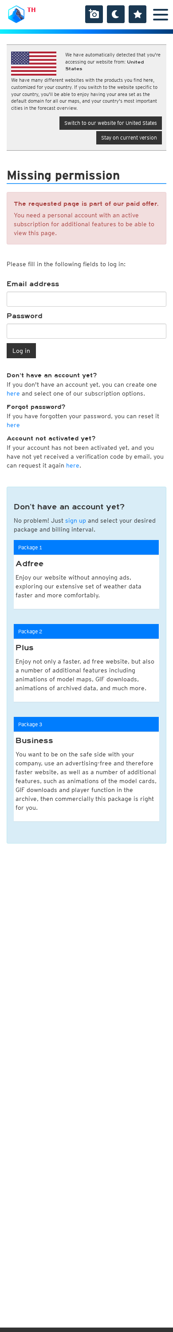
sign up (75, 520)
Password (25, 316)
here (13, 393)
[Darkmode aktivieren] (116, 14)
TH (31, 9)
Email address (33, 284)
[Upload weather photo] (94, 14)
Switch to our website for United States (110, 123)
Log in (21, 350)
